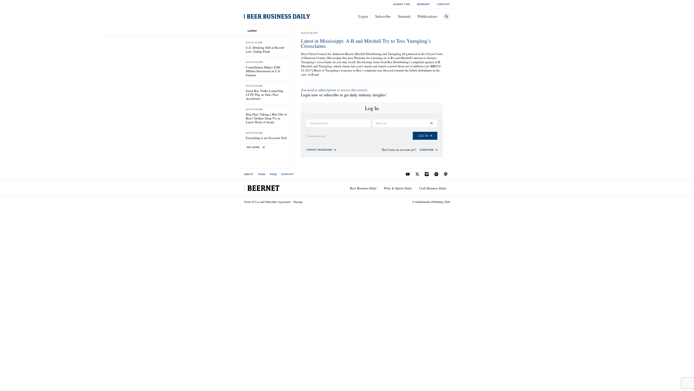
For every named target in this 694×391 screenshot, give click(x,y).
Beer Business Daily (363, 188)
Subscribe (383, 16)
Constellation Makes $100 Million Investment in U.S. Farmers (263, 71)
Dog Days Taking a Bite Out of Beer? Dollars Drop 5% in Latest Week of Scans (266, 118)
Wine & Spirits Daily (398, 188)
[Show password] (431, 123)
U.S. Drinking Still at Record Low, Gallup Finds (265, 49)
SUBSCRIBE (427, 149)
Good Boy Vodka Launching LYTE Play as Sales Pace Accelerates (264, 95)
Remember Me (317, 136)
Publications (427, 16)
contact (443, 4)
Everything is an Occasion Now (266, 138)
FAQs (273, 174)
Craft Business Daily (432, 188)
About (248, 174)
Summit (404, 16)
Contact (287, 174)
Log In (423, 135)
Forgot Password (319, 149)
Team (261, 174)
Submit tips (401, 4)
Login (363, 16)
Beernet (423, 4)
